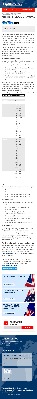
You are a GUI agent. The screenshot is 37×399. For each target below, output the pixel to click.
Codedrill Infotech (14, 395)
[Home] (14, 4)
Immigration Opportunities (11, 13)
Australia (19, 13)
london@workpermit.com (10, 265)
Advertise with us (12, 356)
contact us (9, 263)
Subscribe (27, 327)
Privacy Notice (22, 388)
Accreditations (8, 379)
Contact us (7, 364)
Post (17, 23)
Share (5, 23)
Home (3, 13)
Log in (34, 4)
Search (32, 4)
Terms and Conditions (9, 388)
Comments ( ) (6, 21)
